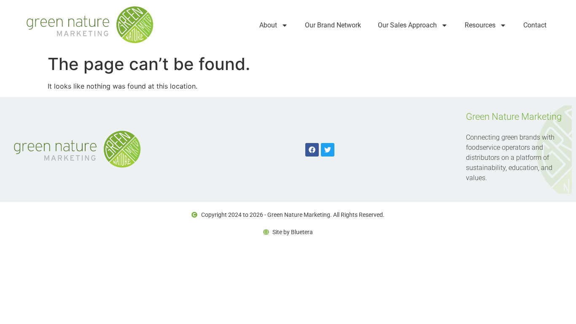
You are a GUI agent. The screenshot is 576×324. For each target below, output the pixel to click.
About (268, 25)
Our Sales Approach (407, 25)
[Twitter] (327, 150)
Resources (480, 25)
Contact (534, 25)
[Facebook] (312, 150)
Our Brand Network (333, 25)
